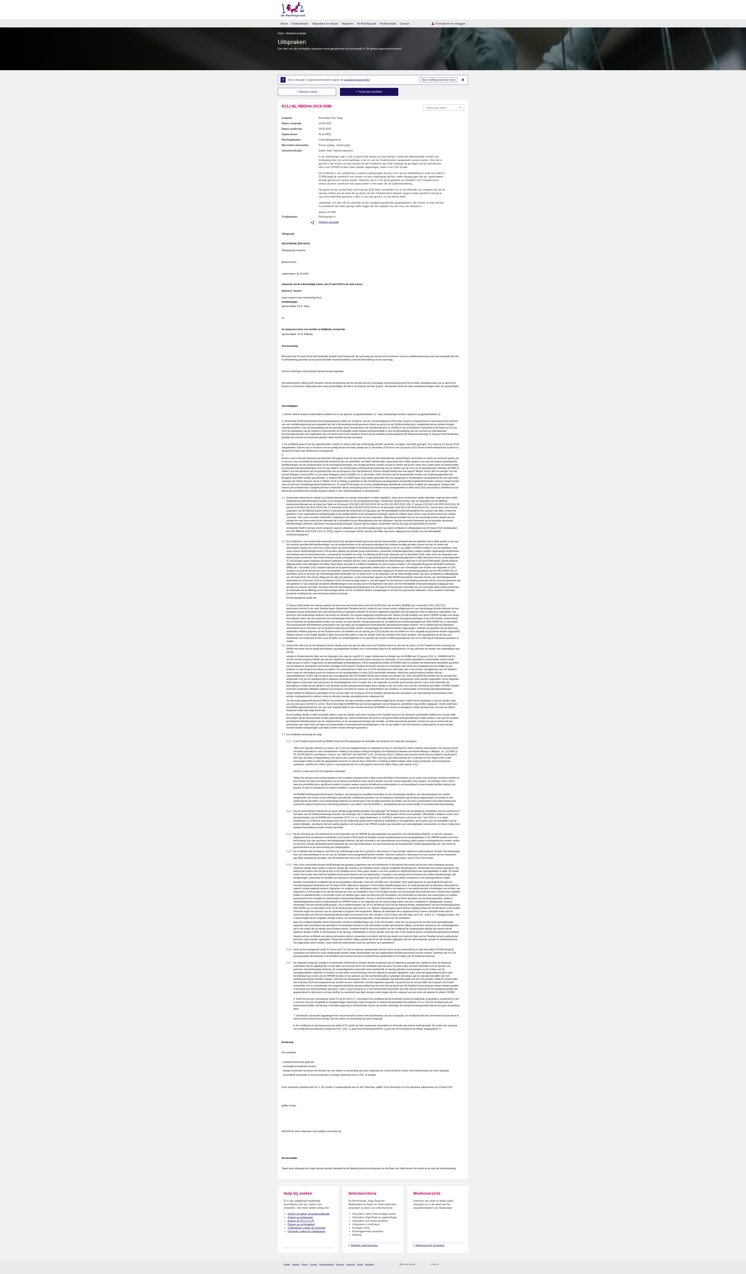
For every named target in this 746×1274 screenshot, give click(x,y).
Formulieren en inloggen (450, 23)
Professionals (388, 23)
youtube (462, 1264)
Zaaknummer (289, 134)
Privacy (305, 1264)
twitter (442, 1264)
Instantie (287, 117)
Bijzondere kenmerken (295, 145)
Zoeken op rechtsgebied (301, 1224)
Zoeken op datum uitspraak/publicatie (309, 1213)
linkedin (457, 1264)
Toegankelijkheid (326, 1264)
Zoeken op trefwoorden (300, 1217)
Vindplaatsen (289, 216)
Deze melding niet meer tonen (439, 79)
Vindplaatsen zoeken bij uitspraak (306, 1227)
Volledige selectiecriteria (364, 1245)
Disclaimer (369, 1264)
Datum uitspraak (291, 123)
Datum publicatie (292, 128)
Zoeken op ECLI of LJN (301, 1220)
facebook (447, 1264)
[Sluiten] (463, 80)
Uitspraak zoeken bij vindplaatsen (306, 1231)
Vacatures (350, 1264)
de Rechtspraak (366, 23)
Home (284, 23)
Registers (347, 23)
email (424, 1264)
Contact (404, 23)
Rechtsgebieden (291, 139)
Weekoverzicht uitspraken (429, 1245)
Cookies (313, 1264)
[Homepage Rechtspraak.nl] (292, 8)
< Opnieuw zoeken (306, 91)
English (287, 1264)
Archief (360, 1264)
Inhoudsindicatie (292, 150)
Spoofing (340, 1264)
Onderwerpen (299, 23)
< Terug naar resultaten (369, 91)
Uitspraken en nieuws (325, 23)
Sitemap (296, 1264)
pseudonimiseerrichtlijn (357, 79)
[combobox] (443, 107)
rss (419, 1264)
